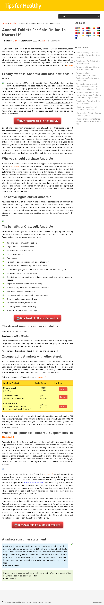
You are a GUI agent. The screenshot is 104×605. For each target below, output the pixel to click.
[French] (83, 33)
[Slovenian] (79, 35)
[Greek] (87, 35)
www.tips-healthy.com (16, 602)
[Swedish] (83, 35)
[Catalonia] (98, 35)
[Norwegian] (94, 33)
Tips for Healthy (22, 5)
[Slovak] (83, 30)
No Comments (54, 41)
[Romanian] (79, 30)
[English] (76, 28)
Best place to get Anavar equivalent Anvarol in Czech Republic (88, 55)
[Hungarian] (90, 33)
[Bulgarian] (98, 30)
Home (4, 23)
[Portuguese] (98, 33)
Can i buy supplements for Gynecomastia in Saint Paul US (88, 121)
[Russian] (76, 35)
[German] (79, 28)
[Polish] (76, 30)
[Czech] (83, 28)
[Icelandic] (76, 38)
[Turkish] (90, 30)
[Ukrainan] (90, 35)
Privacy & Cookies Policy (35, 602)
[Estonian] (79, 33)
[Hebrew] (94, 30)
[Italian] (90, 28)
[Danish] (76, 33)
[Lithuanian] (94, 28)
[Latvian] (87, 33)
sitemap (48, 602)
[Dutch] (98, 28)
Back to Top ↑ (97, 602)
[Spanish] (87, 28)
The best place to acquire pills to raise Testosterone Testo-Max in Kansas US (88, 86)
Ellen (15, 41)
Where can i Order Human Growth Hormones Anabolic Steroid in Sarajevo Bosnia (88, 95)
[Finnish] (87, 30)
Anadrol (13, 23)
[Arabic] (94, 35)
